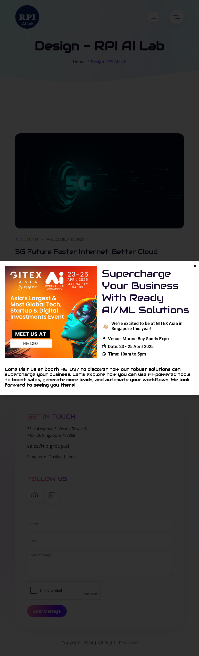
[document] (99, 328)
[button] (195, 266)
